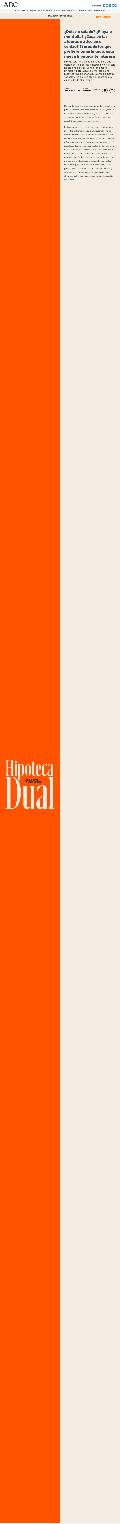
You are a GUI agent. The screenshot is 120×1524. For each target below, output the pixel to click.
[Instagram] (115, 5)
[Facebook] (104, 5)
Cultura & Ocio (79, 10)
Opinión (39, 10)
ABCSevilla (101, 10)
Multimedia (88, 10)
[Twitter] (107, 5)
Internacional (24, 10)
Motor (58, 10)
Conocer (52, 10)
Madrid (95, 10)
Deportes (46, 10)
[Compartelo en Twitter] (111, 89)
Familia (63, 10)
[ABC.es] (11, 4)
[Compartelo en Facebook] (104, 89)
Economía (33, 10)
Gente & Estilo (70, 10)
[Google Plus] (110, 5)
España (17, 10)
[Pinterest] (113, 5)
